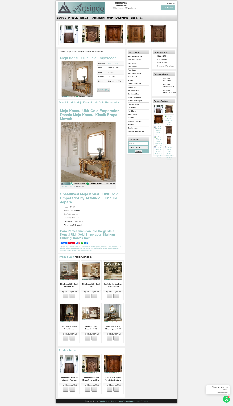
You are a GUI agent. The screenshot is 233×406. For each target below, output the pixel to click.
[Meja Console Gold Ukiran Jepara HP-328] (113, 313)
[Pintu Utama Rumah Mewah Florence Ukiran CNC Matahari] (91, 33)
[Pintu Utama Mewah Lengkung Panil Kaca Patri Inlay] (158, 142)
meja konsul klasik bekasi (87, 248)
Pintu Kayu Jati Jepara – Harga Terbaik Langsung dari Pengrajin (123, 401)
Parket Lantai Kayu (134, 84)
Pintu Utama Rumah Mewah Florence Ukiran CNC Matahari (91, 380)
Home (62, 51)
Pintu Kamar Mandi (134, 73)
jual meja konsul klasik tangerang (90, 246)
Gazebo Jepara (133, 128)
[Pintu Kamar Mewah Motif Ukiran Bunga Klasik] (169, 140)
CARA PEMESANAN (117, 18)
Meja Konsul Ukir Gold (68, 186)
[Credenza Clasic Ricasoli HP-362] (91, 313)
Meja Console (72, 51)
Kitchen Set (132, 87)
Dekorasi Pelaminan (135, 121)
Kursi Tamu (132, 111)
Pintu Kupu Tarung (134, 60)
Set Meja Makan (133, 90)
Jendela (130, 80)
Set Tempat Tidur (134, 94)
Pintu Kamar (132, 67)
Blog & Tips (136, 18)
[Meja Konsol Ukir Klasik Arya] (91, 271)
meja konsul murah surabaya (68, 250)
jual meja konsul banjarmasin (71, 246)
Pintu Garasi (132, 70)
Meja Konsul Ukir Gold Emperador (88, 57)
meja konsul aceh (106, 246)
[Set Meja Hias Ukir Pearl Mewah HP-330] (113, 271)
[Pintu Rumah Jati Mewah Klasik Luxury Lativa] (158, 33)
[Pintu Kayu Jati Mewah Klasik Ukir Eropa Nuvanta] (169, 130)
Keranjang (168, 7)
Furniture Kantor (133, 104)
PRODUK (73, 18)
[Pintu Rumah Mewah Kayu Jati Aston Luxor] (114, 33)
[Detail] (72, 296)
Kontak (84, 18)
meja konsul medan (113, 248)
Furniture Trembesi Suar (136, 131)
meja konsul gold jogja (72, 248)
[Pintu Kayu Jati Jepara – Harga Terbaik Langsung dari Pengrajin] (81, 7)
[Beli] (65, 296)
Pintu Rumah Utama (135, 56)
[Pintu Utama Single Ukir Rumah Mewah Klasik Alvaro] (136, 33)
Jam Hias (131, 124)
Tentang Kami (97, 18)
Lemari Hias (132, 107)
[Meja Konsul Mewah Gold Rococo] (69, 313)
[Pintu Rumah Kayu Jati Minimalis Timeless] (69, 33)
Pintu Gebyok (132, 77)
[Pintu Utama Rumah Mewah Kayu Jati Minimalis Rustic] (169, 153)
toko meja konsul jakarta (85, 250)
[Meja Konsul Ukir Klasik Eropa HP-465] (69, 271)
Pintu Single (132, 63)
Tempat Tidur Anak (134, 97)
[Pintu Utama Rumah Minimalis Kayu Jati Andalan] (158, 152)
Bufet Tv (131, 118)
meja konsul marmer (101, 248)
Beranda (61, 18)
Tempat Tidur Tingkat (135, 101)
